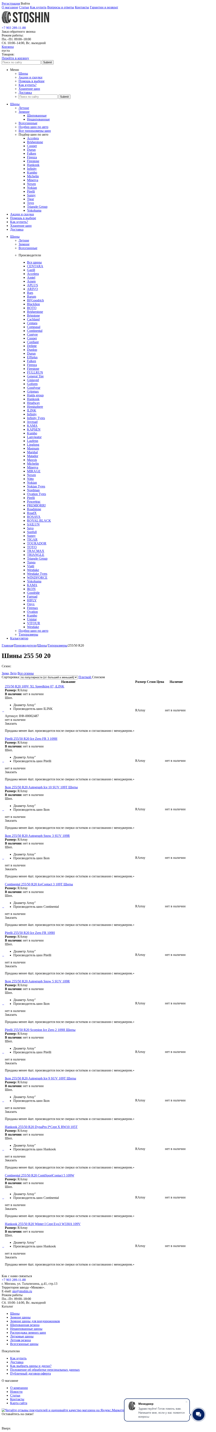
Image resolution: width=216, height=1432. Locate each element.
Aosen (31, 281)
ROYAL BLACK (39, 520)
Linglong (33, 444)
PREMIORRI (36, 505)
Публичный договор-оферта (30, 1373)
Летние (24, 108)
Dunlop (32, 349)
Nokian (32, 187)
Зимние (24, 111)
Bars (30, 293)
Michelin (33, 176)
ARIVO (32, 289)
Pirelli (31, 191)
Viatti (30, 566)
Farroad (32, 596)
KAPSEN (33, 429)
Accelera (33, 138)
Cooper (32, 146)
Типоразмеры (28, 634)
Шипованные (37, 115)
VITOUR (33, 623)
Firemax (32, 608)
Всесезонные (28, 123)
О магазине (10, 7)
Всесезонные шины (24, 1344)
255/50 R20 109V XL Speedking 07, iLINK (34, 686)
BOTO (31, 308)
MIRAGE (33, 471)
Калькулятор (19, 638)
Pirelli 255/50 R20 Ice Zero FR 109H (30, 933)
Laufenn (32, 441)
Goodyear (33, 387)
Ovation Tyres (36, 494)
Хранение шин (29, 89)
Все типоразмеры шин (35, 130)
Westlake (33, 570)
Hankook (33, 165)
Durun (31, 149)
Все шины (34, 262)
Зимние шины (20, 1317)
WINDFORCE (37, 577)
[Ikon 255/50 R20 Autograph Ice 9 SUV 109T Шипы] (2, 1100)
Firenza (32, 157)
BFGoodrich (35, 300)
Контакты (82, 7)
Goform (32, 384)
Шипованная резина (24, 1325)
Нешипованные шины (26, 1329)
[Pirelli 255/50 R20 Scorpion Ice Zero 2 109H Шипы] (2, 1052)
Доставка (25, 92)
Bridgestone (35, 142)
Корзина (8, 47)
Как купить (38, 7)
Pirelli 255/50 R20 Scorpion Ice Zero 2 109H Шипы (40, 1030)
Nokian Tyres (36, 486)
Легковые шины (22, 1336)
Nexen (31, 184)
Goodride (33, 592)
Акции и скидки (30, 77)
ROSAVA (33, 517)
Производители (25, 645)
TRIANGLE (35, 555)
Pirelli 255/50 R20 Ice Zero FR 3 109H (31, 738)
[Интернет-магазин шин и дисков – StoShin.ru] (25, 24)
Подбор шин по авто (33, 127)
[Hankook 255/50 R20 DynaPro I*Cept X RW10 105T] (2, 1149)
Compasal (33, 327)
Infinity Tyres (36, 418)
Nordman (33, 490)
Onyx (31, 604)
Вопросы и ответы (60, 7)
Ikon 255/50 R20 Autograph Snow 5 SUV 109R (37, 981)
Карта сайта (18, 1403)
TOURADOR (36, 543)
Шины (23, 73)
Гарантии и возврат (104, 7)
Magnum (33, 448)
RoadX (32, 513)
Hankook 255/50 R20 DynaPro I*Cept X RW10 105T (41, 1127)
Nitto (30, 479)
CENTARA (35, 266)
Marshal (32, 452)
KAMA (32, 425)
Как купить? (27, 85)
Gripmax (33, 391)
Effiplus (32, 357)
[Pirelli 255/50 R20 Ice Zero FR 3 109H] (2, 760)
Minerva (32, 180)
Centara (32, 323)
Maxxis (32, 460)
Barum (31, 296)
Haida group (35, 395)
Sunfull (32, 532)
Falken (31, 153)
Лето (13, 673)
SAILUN (33, 524)
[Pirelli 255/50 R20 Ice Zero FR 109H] (2, 954)
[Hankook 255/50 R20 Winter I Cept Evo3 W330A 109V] (2, 1246)
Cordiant (33, 342)
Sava (30, 528)
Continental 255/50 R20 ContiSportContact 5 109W (39, 1175)
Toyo (30, 203)
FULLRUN (35, 372)
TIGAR (32, 539)
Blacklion (33, 304)
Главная (7, 645)
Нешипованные (38, 119)
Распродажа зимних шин (28, 1332)
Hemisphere (35, 406)
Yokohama (34, 210)
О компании (19, 1388)
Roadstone (34, 509)
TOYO (32, 547)
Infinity (32, 168)
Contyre (32, 334)
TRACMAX (35, 551)
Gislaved (33, 380)
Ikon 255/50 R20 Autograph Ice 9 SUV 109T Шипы (40, 1078)
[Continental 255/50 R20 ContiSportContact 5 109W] (2, 1197)
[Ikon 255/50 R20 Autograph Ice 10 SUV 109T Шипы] (2, 809)
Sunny (31, 195)
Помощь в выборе (32, 81)
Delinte (32, 346)
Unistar (32, 619)
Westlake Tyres (37, 574)
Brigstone (33, 315)
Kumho (32, 172)
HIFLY (32, 600)
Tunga (31, 562)
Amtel (31, 277)
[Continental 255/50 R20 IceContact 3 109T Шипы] (2, 906)
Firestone (33, 161)
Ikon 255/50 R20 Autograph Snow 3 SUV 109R (37, 836)
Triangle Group (37, 206)
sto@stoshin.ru (22, 1291)
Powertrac (33, 501)
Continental (34, 330)
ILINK (31, 410)
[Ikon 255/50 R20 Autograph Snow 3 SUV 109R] (2, 857)
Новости (16, 1391)
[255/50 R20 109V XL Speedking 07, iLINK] (2, 710)
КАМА (32, 585)
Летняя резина (20, 1340)
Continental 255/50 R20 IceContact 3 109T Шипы (39, 884)
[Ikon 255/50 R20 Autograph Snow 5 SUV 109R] (2, 1003)
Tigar (30, 199)
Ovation (32, 611)
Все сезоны (26, 673)
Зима (5, 673)
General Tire (35, 376)
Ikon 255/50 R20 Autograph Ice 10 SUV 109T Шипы (41, 787)
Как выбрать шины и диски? (30, 1366)
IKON (31, 589)
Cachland (33, 319)
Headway (33, 403)
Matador (32, 456)
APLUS (32, 285)
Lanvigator (34, 437)
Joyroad (32, 422)
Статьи (24, 7)
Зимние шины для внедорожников (35, 1321)
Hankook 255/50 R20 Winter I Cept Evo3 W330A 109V (43, 1224)
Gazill (31, 270)
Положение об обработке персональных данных (45, 1369)
